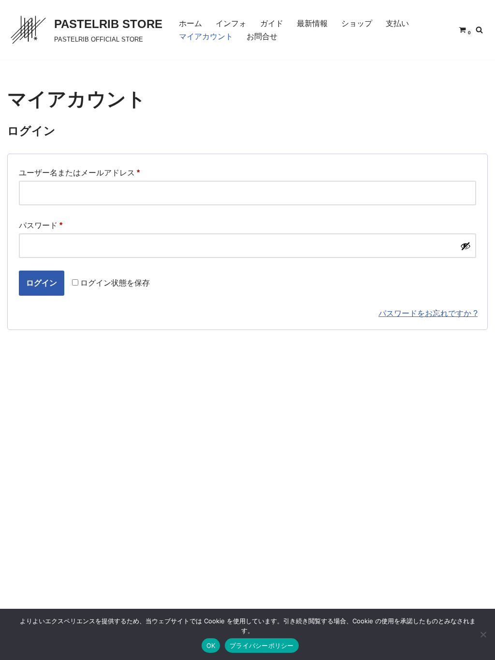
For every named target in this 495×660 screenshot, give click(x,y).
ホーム (190, 23)
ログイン (41, 283)
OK (211, 645)
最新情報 (312, 23)
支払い (397, 23)
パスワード (40, 227)
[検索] (479, 29)
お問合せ (262, 36)
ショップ (356, 23)
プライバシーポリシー (262, 645)
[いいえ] (483, 634)
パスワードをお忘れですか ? (428, 313)
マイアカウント (206, 36)
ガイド (271, 23)
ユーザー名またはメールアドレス (79, 174)
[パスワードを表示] (465, 246)
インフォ (231, 23)
